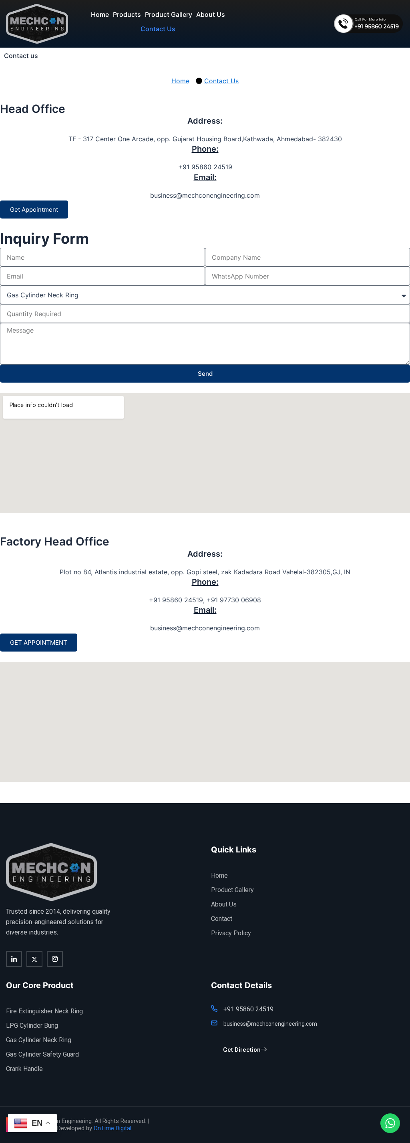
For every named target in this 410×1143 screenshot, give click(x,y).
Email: (205, 177)
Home (100, 14)
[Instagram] (55, 959)
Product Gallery (168, 14)
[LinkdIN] (14, 959)
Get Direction (242, 1049)
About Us (210, 14)
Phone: (205, 149)
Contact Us (158, 29)
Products (127, 14)
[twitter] (34, 959)
